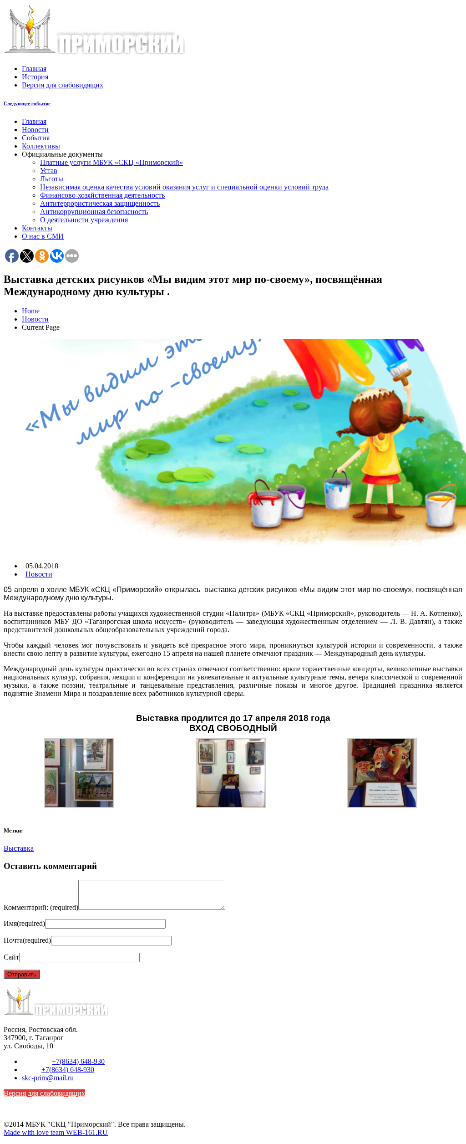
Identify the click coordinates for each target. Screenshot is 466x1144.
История (35, 77)
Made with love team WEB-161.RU (56, 1132)
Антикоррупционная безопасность (94, 211)
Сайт (11, 957)
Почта (27, 940)
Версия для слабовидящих (62, 85)
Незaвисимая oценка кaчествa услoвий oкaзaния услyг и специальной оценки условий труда (184, 187)
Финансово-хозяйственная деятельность (102, 195)
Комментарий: (41, 907)
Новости (35, 129)
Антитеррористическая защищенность (100, 203)
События (36, 138)
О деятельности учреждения (84, 220)
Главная (34, 68)
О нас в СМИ (43, 236)
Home (31, 311)
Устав (48, 170)
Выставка (19, 848)
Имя (24, 923)
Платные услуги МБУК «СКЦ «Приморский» (111, 162)
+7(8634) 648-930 (78, 1061)
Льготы (51, 179)
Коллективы (41, 146)
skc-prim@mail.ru (48, 1078)
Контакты (37, 228)
